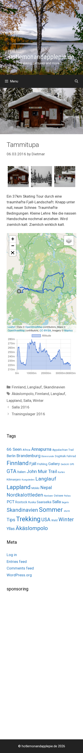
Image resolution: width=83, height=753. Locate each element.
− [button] (12, 246)
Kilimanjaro (14, 479)
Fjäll (32, 463)
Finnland (19, 387)
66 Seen (14, 449)
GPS (72, 464)
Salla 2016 (20, 407)
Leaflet (11, 326)
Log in (12, 555)
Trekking (28, 519)
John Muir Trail (42, 471)
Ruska (32, 502)
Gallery (54, 464)
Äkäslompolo (23, 393)
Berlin (11, 456)
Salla (27, 400)
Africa (26, 449)
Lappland (14, 400)
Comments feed (20, 568)
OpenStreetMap (33, 326)
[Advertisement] (40, 665)
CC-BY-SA (45, 330)
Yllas (11, 529)
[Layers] (69, 240)
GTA (11, 471)
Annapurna (41, 449)
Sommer (51, 509)
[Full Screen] (12, 252)
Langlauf (34, 387)
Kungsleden (28, 479)
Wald (54, 520)
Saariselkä (44, 502)
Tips (11, 519)
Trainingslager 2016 (28, 414)
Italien (21, 472)
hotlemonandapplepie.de (41, 57)
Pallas (67, 495)
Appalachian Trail (63, 449)
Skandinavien (54, 387)
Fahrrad (71, 456)
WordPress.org (19, 575)
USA (45, 519)
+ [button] (12, 239)
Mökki (35, 488)
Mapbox (68, 330)
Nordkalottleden (25, 495)
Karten (61, 472)
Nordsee (48, 495)
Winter (38, 400)
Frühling (42, 464)
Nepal (46, 487)
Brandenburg (28, 455)
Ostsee (58, 495)
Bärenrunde (47, 456)
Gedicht (65, 464)
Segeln (65, 502)
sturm (67, 511)
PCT (10, 501)
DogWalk (60, 456)
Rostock (21, 502)
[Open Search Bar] (76, 81)
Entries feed (17, 561)
